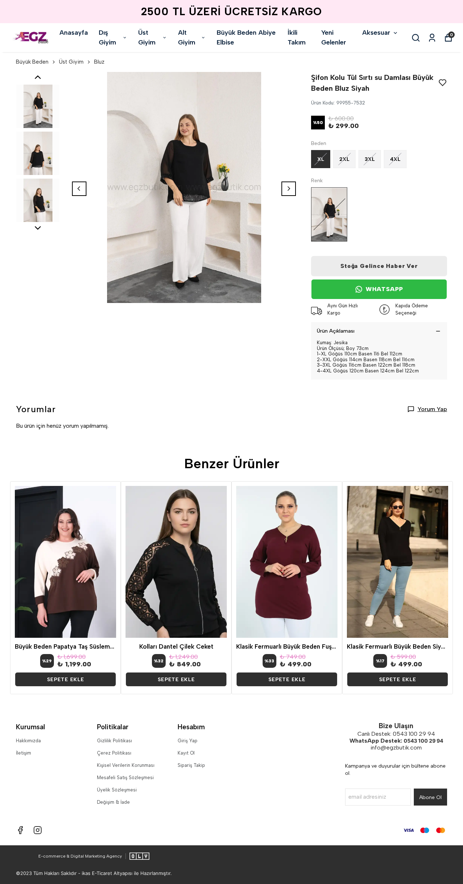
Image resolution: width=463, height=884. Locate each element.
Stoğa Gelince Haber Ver (378, 265)
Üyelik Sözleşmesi (117, 790)
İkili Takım (297, 37)
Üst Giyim (147, 37)
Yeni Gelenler (333, 37)
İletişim (23, 753)
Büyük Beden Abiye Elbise (246, 37)
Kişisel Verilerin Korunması (125, 765)
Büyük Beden (32, 62)
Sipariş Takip (191, 765)
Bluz (99, 62)
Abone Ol (430, 797)
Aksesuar (376, 33)
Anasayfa (73, 33)
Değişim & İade (113, 802)
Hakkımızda (28, 740)
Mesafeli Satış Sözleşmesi (125, 777)
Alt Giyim (186, 37)
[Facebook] (20, 830)
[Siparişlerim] (432, 37)
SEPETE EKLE (65, 679)
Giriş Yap (187, 740)
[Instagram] (37, 830)
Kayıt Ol (186, 753)
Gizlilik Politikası (114, 740)
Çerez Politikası (114, 753)
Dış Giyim (107, 37)
